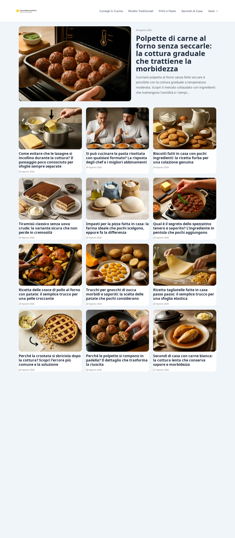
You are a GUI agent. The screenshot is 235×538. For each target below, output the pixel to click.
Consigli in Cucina (111, 11)
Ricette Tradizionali (140, 11)
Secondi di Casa (191, 11)
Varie (211, 11)
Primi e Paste (167, 11)
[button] (216, 11)
